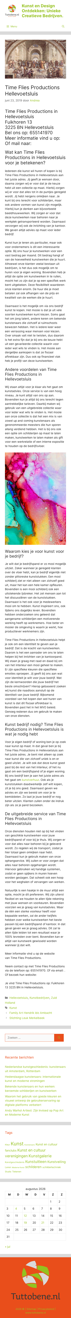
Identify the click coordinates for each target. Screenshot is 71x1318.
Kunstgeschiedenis (14, 1162)
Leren (8, 1167)
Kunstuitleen (36, 1161)
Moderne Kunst (18, 1167)
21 (42, 1222)
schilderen (33, 1167)
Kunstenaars (29, 1145)
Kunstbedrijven (39, 997)
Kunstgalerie (40, 1155)
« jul (7, 1246)
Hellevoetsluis (18, 997)
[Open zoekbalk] (63, 26)
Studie (8, 1171)
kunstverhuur (30, 779)
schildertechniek (51, 1167)
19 (25, 1222)
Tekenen (16, 1171)
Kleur (7, 1144)
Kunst (13, 1008)
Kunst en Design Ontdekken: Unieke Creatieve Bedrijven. (42, 10)
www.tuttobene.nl (35, 1312)
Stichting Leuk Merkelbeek (27, 1018)
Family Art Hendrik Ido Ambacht (30, 1012)
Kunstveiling (56, 1162)
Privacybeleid (46, 1309)
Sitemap (31, 1309)
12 (25, 1215)
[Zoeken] (59, 1038)
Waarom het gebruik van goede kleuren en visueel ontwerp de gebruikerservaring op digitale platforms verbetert (33, 1100)
